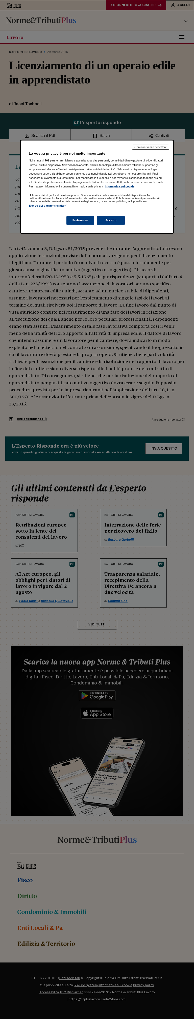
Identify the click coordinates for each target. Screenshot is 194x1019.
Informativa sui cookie (119, 186)
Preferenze (80, 220)
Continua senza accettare (150, 147)
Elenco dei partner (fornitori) (48, 205)
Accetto (111, 220)
